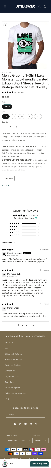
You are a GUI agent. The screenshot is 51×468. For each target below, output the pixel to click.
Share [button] (6, 185)
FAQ (7, 348)
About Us (9, 343)
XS (5, 116)
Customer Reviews (13, 365)
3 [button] (26, 325)
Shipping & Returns (13, 354)
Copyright (9, 382)
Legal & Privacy (12, 376)
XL (38, 116)
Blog (7, 399)
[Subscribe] (42, 415)
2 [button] (22, 325)
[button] (5, 6)
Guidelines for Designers (15, 393)
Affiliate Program (12, 388)
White (7, 107)
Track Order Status (13, 359)
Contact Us (10, 371)
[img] (7, 249)
